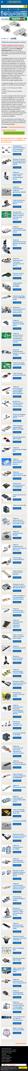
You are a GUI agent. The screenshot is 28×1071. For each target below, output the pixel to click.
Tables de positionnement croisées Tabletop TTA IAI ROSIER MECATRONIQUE (18, 1005)
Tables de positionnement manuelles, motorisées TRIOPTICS (18, 623)
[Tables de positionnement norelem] (6, 154)
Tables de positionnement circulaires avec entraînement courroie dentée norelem (18, 338)
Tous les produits (20, 1043)
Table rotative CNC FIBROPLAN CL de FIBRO (19, 969)
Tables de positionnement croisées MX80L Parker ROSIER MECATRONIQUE (18, 390)
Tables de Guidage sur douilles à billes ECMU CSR (19, 811)
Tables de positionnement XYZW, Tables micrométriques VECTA (18, 175)
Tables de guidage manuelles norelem (19, 363)
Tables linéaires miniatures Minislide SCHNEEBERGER (19, 775)
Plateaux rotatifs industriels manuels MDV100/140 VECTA (19, 586)
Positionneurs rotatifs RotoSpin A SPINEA (19, 898)
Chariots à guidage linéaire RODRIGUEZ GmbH (19, 297)
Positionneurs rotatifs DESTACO (18, 558)
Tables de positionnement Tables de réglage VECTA (18, 323)
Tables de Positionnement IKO (19, 647)
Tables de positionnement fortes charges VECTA (19, 981)
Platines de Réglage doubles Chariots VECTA (19, 416)
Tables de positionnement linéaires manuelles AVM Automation (19, 886)
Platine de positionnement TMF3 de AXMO (18, 658)
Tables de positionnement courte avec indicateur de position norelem (18, 749)
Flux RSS (14, 1050)
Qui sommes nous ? (7, 1048)
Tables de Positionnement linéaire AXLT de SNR (19, 473)
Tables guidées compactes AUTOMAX (17, 284)
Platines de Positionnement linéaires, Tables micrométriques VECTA (18, 911)
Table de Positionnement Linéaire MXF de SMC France (19, 229)
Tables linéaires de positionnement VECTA (19, 201)
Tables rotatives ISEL (19, 505)
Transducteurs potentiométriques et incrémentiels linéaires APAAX (19, 148)
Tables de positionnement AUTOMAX (18, 847)
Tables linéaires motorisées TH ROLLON (18, 572)
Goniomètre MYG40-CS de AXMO (19, 734)
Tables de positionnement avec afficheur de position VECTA (19, 242)
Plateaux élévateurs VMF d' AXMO (19, 438)
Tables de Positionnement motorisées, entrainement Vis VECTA (18, 262)
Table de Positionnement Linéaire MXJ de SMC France (19, 799)
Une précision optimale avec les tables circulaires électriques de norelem (18, 215)
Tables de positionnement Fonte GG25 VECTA (18, 860)
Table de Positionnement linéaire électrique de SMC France (19, 547)
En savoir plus (17, 154)
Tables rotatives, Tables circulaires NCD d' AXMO (18, 636)
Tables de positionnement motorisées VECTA (18, 610)
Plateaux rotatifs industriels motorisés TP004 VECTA (19, 938)
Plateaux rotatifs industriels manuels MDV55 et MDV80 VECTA (19, 873)
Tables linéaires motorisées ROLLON (19, 374)
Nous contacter (5, 1061)
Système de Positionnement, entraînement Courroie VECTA (18, 404)
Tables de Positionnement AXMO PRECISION (18, 992)
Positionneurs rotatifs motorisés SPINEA (18, 694)
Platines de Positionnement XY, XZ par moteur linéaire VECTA (19, 310)
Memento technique (7, 1053)
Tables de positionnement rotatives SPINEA (18, 671)
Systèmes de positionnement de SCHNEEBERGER (19, 485)
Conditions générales (7, 1057)
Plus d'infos (11, 1069)
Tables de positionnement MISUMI (18, 533)
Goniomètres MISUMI (19, 821)
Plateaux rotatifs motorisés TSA (18, 274)
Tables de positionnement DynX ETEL (19, 449)
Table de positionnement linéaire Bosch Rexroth (18, 461)
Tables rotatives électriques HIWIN (18, 1029)
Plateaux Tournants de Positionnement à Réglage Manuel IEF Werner (19, 161)
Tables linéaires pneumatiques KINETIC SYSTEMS (18, 427)
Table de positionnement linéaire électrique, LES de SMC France (19, 521)
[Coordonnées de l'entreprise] (18, 20)
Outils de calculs (6, 1055)
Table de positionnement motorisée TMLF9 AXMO (18, 926)
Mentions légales (6, 1058)
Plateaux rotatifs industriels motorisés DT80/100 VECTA (19, 683)
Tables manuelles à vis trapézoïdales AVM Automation (19, 597)
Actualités (4, 1054)
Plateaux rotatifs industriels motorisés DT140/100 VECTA (19, 835)
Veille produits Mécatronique (9, 1051)
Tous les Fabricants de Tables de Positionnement (19, 1018)
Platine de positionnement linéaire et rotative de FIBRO (19, 352)
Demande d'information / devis (14, 133)
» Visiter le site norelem (9, 130)
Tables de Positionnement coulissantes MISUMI (19, 762)
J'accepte (23, 1067)
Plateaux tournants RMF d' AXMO (19, 959)
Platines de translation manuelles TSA (17, 723)
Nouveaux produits (6, 1050)
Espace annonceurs (6, 1060)
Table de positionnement (14, 139)
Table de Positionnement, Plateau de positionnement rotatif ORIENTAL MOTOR (18, 709)
